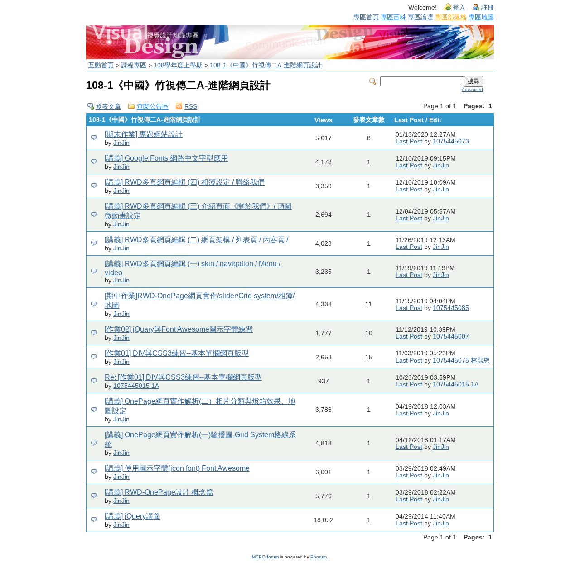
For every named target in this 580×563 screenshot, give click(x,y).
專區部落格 (451, 17)
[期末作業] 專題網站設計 (144, 134)
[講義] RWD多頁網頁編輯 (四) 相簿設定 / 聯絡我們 (185, 182)
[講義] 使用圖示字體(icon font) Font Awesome (177, 468)
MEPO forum (265, 556)
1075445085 (451, 308)
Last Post (409, 141)
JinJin (121, 142)
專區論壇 (420, 17)
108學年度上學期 (178, 65)
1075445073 (451, 141)
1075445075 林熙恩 (461, 360)
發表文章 (108, 106)
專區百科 (393, 17)
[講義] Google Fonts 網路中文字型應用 (166, 158)
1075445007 (451, 336)
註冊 (487, 7)
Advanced (472, 89)
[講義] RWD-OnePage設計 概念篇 (159, 492)
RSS (190, 106)
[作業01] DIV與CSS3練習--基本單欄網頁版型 (177, 353)
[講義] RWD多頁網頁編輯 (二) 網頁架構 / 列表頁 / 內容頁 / (196, 239)
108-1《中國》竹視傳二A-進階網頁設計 (266, 65)
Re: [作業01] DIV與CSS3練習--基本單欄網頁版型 (183, 377)
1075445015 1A (136, 385)
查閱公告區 (153, 106)
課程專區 (133, 65)
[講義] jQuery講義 (132, 516)
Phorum (318, 556)
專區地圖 (481, 17)
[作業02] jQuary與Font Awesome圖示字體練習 (179, 329)
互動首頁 (101, 65)
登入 (459, 7)
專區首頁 (366, 17)
